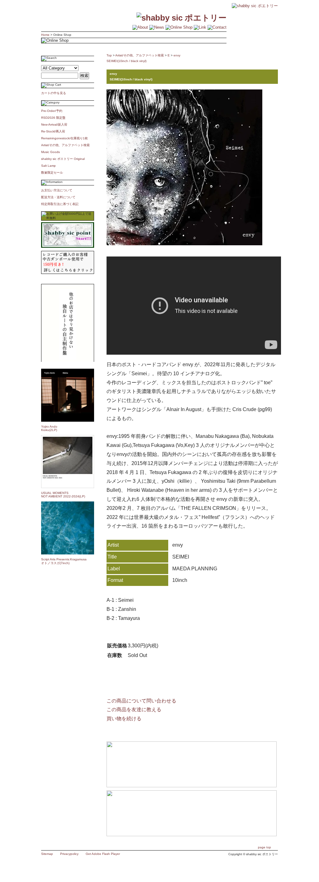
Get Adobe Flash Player (103, 854)
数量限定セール (52, 172)
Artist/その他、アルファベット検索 (65, 145)
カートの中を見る (53, 93)
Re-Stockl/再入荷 (53, 131)
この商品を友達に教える (134, 709)
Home (45, 34)
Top (109, 55)
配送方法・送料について (58, 197)
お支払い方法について (56, 190)
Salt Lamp (48, 165)
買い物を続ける (124, 718)
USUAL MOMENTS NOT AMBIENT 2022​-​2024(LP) (63, 494)
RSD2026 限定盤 (53, 117)
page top (264, 847)
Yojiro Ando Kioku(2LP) (49, 428)
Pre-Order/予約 (51, 111)
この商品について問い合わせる (141, 700)
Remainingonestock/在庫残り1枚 (64, 138)
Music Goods (50, 152)
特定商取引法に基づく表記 (60, 204)
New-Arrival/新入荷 (54, 124)
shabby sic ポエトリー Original (64, 159)
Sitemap (47, 854)
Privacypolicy (69, 854)
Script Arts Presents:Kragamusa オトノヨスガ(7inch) (64, 561)
